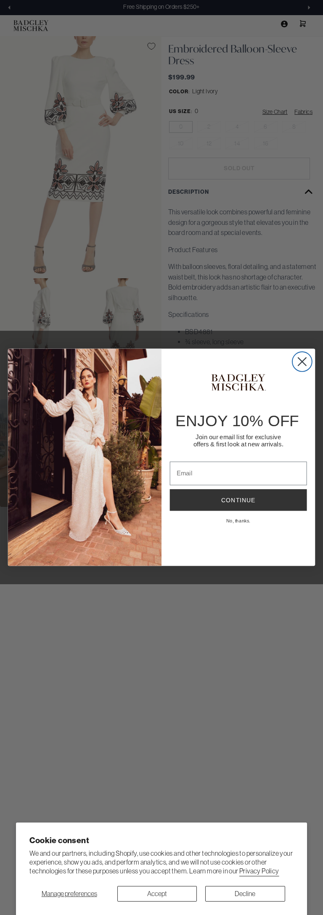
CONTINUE (238, 500)
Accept (157, 893)
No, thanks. (238, 521)
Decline (245, 893)
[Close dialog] (302, 362)
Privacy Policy (259, 871)
